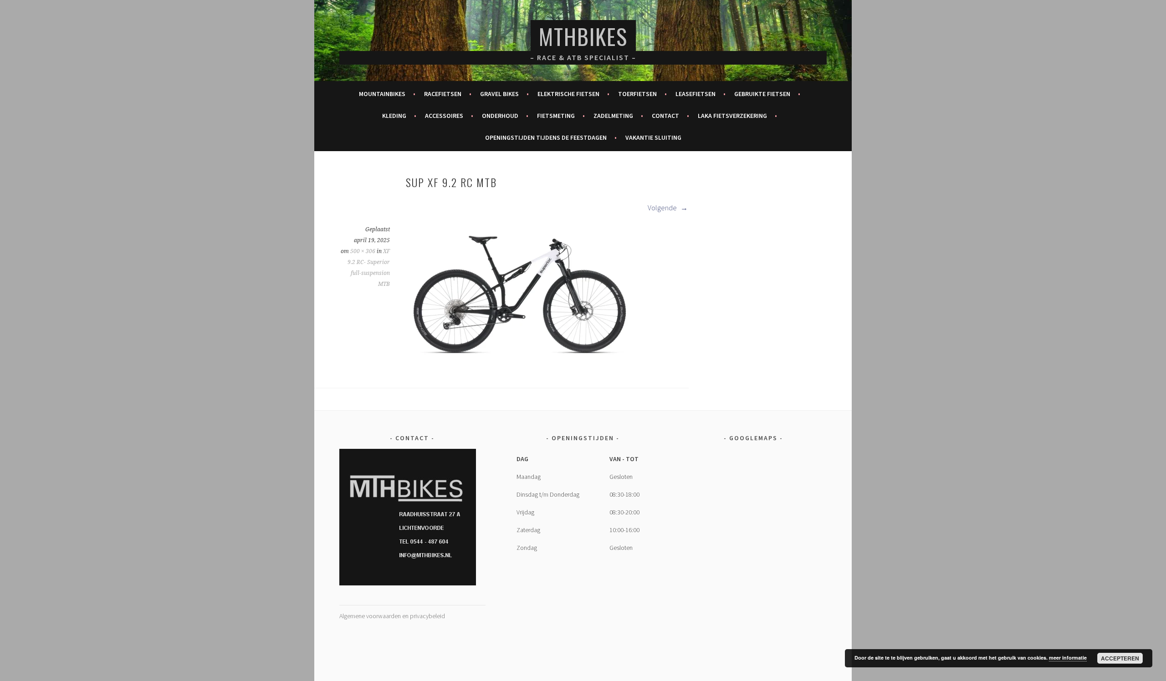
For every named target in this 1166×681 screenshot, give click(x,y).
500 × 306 (362, 251)
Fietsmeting (556, 116)
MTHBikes (583, 36)
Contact (665, 116)
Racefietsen (442, 94)
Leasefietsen (695, 94)
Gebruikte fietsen (762, 94)
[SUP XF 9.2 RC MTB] (520, 360)
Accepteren (1120, 658)
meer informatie (1068, 657)
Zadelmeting (613, 116)
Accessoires (444, 116)
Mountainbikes (382, 94)
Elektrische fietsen (568, 94)
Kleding (394, 116)
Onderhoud (500, 116)
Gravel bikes (499, 94)
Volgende (663, 207)
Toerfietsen (637, 94)
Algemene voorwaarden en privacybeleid (392, 616)
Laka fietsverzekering (732, 116)
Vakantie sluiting (653, 137)
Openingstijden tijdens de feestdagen (546, 137)
